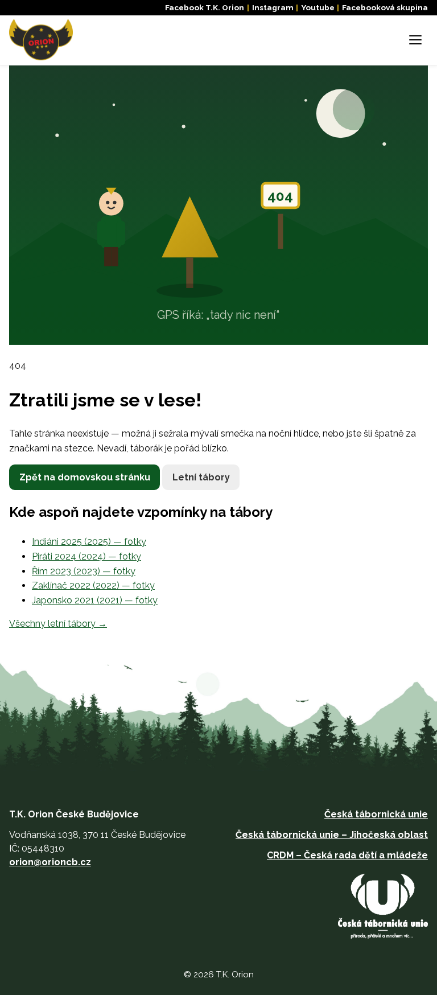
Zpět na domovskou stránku (84, 477)
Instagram (273, 7)
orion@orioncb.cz (50, 862)
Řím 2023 (83, 571)
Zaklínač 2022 (93, 585)
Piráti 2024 (86, 556)
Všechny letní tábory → (58, 623)
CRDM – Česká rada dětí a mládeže (347, 855)
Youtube (318, 7)
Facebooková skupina (385, 7)
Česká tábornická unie (376, 814)
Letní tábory (201, 477)
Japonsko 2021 (95, 600)
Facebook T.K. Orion (204, 7)
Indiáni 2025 (89, 541)
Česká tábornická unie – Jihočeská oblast (332, 834)
